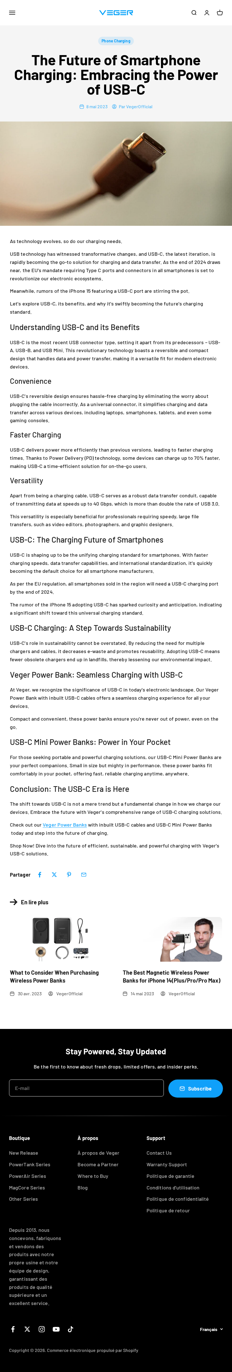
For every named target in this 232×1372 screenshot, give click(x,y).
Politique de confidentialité (178, 1199)
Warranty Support (167, 1164)
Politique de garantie (170, 1176)
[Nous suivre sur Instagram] (42, 1329)
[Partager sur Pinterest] (69, 874)
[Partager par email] (83, 874)
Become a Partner (98, 1164)
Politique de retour (168, 1210)
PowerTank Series (29, 1164)
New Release (23, 1153)
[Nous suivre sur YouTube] (56, 1329)
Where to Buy (93, 1176)
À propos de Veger (98, 1153)
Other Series (23, 1199)
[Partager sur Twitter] (54, 874)
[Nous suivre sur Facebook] (13, 1329)
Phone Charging (116, 40)
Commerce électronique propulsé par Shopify (93, 1350)
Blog (82, 1187)
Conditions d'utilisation (173, 1187)
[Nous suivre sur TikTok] (70, 1329)
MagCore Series (27, 1187)
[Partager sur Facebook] (39, 874)
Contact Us (159, 1153)
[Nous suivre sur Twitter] (27, 1329)
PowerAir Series (27, 1176)
